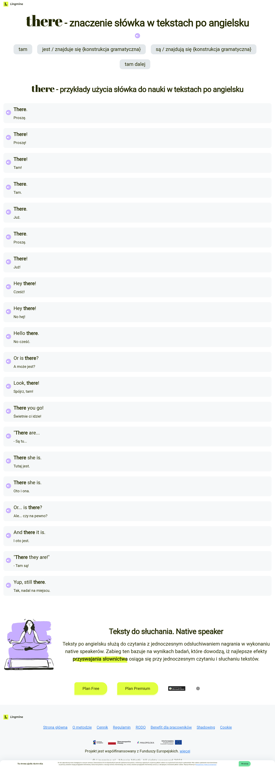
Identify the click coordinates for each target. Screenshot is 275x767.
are (32, 433)
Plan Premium (137, 688)
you (31, 408)
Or (16, 358)
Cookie (226, 727)
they (33, 557)
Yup (18, 582)
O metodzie (82, 727)
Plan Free (90, 688)
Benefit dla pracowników (171, 727)
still (28, 582)
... (38, 433)
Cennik (102, 727)
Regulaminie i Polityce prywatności (206, 764)
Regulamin (122, 727)
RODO (141, 727)
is (22, 358)
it (37, 532)
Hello (19, 333)
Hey (18, 283)
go (39, 408)
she (31, 458)
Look (19, 383)
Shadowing (206, 727)
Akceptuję (244, 764)
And (18, 532)
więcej (185, 751)
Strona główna (55, 727)
